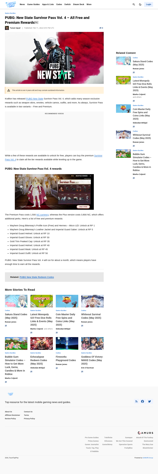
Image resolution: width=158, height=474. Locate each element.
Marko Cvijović (36, 329)
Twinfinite (108, 438)
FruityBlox (128, 448)
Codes (59, 4)
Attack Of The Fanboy (144, 438)
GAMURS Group (148, 458)
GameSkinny (107, 444)
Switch (67, 4)
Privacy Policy (29, 419)
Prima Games (93, 441)
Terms (26, 415)
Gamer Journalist (92, 444)
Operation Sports (125, 444)
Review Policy (10, 419)
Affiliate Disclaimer (12, 415)
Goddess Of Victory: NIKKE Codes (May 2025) (92, 360)
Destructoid (148, 441)
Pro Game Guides (92, 438)
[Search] (133, 4)
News (22, 4)
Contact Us (28, 412)
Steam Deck (78, 4)
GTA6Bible (94, 451)
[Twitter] (150, 401)
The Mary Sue (147, 444)
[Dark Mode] (140, 4)
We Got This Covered (124, 441)
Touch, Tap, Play (92, 448)
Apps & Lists (48, 4)
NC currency (42, 214)
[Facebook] (143, 401)
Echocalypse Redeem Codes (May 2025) (38, 360)
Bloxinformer (148, 448)
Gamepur (128, 438)
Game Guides (33, 4)
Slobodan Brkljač (63, 329)
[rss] (136, 401)
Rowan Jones (10, 322)
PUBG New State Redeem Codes (37, 277)
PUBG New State (34, 98)
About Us (8, 412)
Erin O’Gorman (87, 368)
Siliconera (108, 441)
